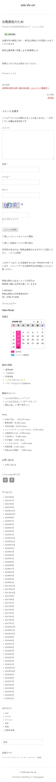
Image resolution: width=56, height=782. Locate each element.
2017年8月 (9, 599)
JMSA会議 (9, 426)
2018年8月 (9, 565)
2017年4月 (9, 613)
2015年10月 (10, 671)
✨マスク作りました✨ (15, 380)
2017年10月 (10, 593)
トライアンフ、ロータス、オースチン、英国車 (25, 757)
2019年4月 (9, 548)
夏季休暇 (9, 370)
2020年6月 (9, 524)
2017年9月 (9, 596)
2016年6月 (9, 647)
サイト (5, 190)
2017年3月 (9, 616)
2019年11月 (10, 541)
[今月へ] (37, 321)
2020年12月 (10, 511)
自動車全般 (9, 730)
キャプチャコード (10, 219)
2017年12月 (10, 586)
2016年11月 (10, 630)
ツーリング (6, 757)
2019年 (51, 98)
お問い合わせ (10, 465)
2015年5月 (9, 688)
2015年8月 (9, 678)
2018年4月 (9, 575)
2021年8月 (9, 497)
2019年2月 (9, 555)
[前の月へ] (32, 321)
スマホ (13, 73)
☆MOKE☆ (10, 373)
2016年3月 (9, 657)
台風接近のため (11, 433)
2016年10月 (10, 634)
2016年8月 (9, 640)
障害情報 (9, 376)
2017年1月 (9, 623)
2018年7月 (9, 569)
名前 (4, 164)
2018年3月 (9, 579)
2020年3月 (9, 531)
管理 (7, 727)
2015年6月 (9, 685)
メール (6, 177)
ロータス (9, 720)
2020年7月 (9, 521)
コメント (6, 128)
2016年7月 (9, 644)
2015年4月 (9, 692)
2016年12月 (10, 627)
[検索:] (22, 742)
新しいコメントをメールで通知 (18, 236)
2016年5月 (9, 651)
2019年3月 (9, 552)
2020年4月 (9, 528)
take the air (31, 772)
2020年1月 (9, 535)
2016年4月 (9, 654)
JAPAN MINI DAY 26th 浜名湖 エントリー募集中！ (25, 88)
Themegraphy (38, 777)
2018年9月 (9, 562)
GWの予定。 (10, 419)
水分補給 (9, 440)
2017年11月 (10, 589)
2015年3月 (9, 695)
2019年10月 (10, 545)
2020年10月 (10, 514)
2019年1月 (9, 558)
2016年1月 (9, 664)
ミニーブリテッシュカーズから (18, 430)
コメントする (38, 27)
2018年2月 (9, 582)
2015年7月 (9, 681)
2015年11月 (10, 668)
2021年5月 (9, 504)
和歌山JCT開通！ (12, 450)
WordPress (26, 777)
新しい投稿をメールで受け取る (18, 243)
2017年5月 (9, 610)
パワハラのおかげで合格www (17, 383)
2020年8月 (9, 517)
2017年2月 (9, 620)
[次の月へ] (42, 321)
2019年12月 (10, 538)
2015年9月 (9, 674)
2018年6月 (9, 572)
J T (29, 27)
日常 (7, 723)
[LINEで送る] (10, 34)
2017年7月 (9, 603)
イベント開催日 (22, 355)
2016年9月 (9, 637)
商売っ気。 (9, 405)
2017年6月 (9, 606)
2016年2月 (9, 661)
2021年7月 (9, 500)
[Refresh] (22, 204)
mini (6, 713)
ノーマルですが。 (12, 398)
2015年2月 (9, 698)
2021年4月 (9, 507)
